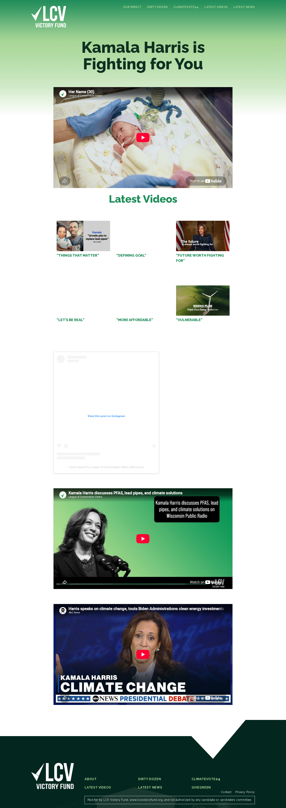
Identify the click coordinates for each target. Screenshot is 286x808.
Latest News (244, 7)
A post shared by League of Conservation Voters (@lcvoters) (106, 467)
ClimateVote (186, 7)
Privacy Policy (245, 792)
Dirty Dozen (157, 7)
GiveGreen (201, 787)
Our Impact (132, 7)
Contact (226, 792)
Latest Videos (216, 7)
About (91, 779)
